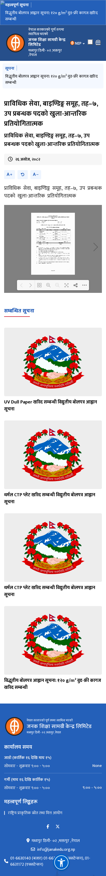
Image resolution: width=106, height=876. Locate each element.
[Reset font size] (22, 174)
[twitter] (58, 826)
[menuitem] (53, 766)
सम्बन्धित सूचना (19, 311)
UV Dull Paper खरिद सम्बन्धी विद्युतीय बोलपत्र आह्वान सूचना (50, 405)
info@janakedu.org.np (56, 850)
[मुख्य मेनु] (98, 43)
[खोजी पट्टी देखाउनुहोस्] (90, 42)
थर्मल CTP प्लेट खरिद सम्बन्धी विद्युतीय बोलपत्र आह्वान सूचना (49, 498)
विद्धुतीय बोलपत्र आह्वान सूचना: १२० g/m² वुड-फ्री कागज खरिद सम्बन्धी (51, 16)
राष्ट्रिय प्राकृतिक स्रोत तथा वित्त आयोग (35, 812)
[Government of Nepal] (15, 42)
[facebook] (48, 826)
